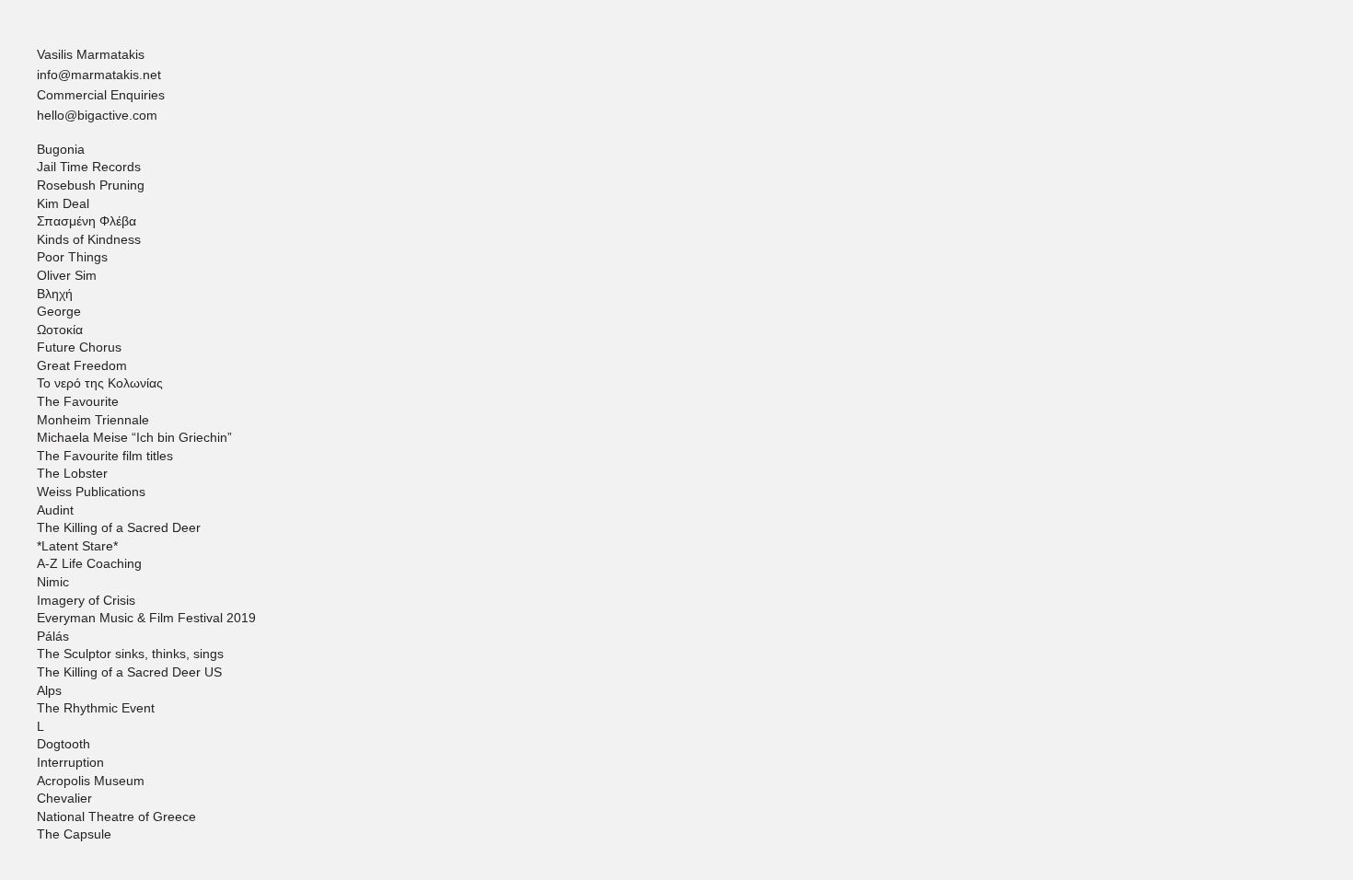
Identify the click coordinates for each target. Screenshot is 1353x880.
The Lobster (72, 473)
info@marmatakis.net (99, 74)
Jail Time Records (89, 166)
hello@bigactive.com (97, 115)
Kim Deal (63, 203)
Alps (49, 690)
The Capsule (74, 834)
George (59, 311)
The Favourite (78, 401)
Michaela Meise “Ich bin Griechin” (134, 437)
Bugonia (61, 149)
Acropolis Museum (91, 780)
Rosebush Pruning (91, 185)
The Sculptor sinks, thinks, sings (130, 653)
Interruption (70, 762)
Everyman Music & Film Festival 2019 (146, 617)
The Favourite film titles (105, 455)
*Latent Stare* (77, 545)
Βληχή (55, 293)
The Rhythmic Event (96, 708)
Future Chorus (79, 347)
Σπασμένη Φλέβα (86, 221)
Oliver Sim (67, 275)
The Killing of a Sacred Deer (119, 527)
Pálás (53, 636)
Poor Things (72, 256)
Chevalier (64, 798)
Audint (55, 510)
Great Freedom (82, 365)
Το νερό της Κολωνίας (100, 383)
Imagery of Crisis (86, 600)
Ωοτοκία (60, 329)
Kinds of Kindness (89, 239)
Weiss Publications (91, 491)
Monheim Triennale (93, 419)
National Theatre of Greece (116, 816)
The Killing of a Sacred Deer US (129, 672)
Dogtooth (63, 743)
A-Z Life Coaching (89, 563)
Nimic (53, 581)
